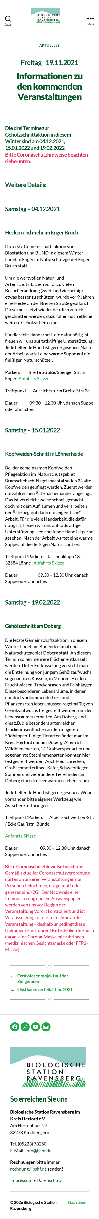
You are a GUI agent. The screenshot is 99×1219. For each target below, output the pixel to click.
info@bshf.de (38, 1150)
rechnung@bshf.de (28, 1169)
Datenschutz (49, 1180)
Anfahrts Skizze (34, 378)
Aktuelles (49, 45)
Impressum (21, 1180)
